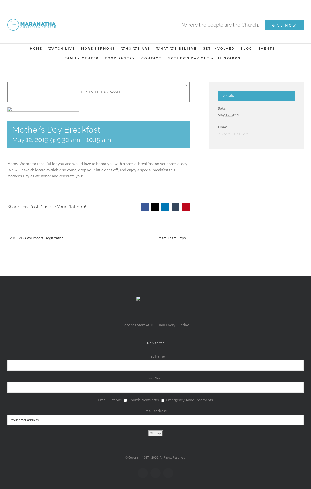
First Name (156, 356)
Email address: (155, 410)
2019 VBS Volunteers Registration (36, 237)
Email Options (110, 399)
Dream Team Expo (171, 237)
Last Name (155, 378)
